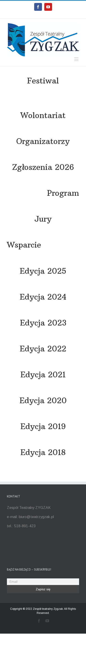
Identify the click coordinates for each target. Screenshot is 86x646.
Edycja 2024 (43, 297)
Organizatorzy (43, 141)
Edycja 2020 (43, 400)
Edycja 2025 (43, 271)
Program (63, 193)
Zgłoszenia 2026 (43, 167)
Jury (43, 219)
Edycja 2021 (43, 374)
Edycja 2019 (43, 426)
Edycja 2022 (43, 348)
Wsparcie (24, 245)
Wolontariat (43, 115)
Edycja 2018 (43, 452)
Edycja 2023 (43, 323)
